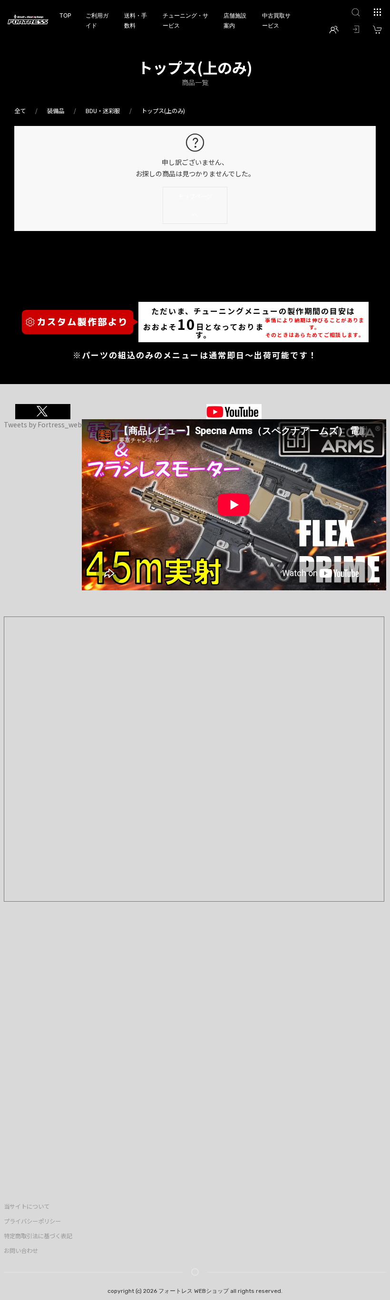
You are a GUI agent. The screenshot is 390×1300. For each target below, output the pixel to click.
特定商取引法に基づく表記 (38, 1236)
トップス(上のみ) (163, 110)
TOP (65, 15)
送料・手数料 (135, 20)
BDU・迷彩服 (103, 110)
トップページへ (195, 205)
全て (20, 110)
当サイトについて (26, 1206)
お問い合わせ (21, 1250)
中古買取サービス (276, 20)
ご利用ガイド (97, 20)
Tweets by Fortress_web (43, 424)
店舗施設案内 (235, 20)
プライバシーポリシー (32, 1221)
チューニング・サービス (185, 20)
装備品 (55, 110)
